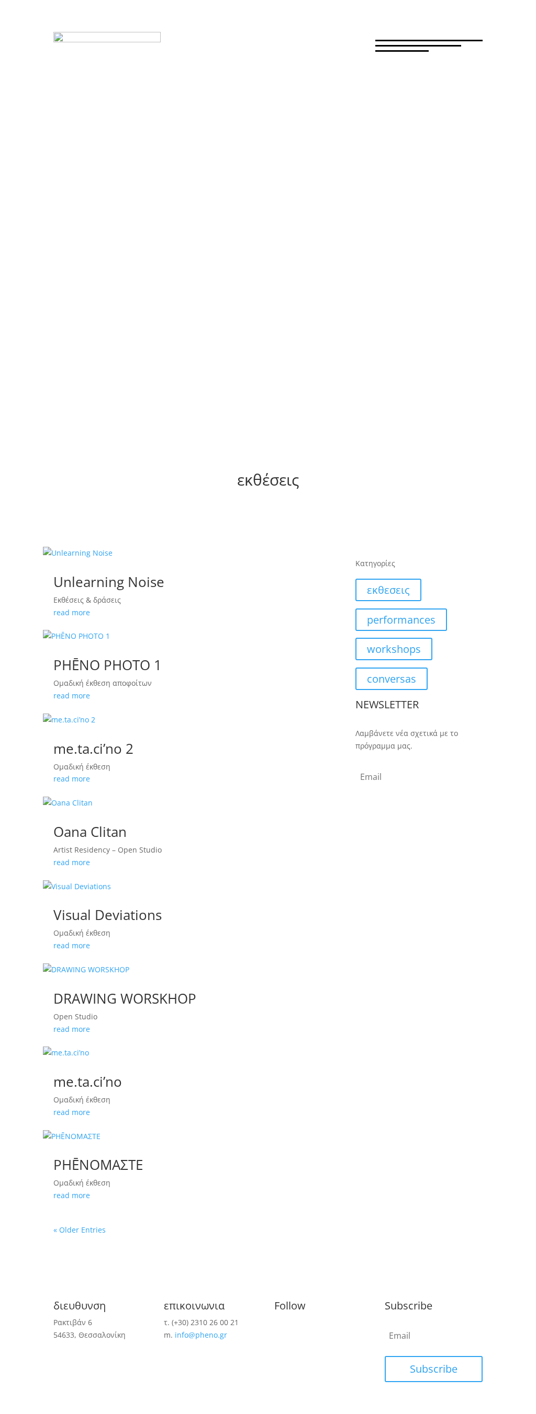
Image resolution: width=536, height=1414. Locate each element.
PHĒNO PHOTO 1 (107, 665)
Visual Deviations (107, 914)
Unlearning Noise (108, 581)
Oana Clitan (90, 831)
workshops (394, 649)
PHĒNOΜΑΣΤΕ (98, 1164)
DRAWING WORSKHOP (124, 998)
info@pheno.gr (201, 1335)
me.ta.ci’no (87, 1081)
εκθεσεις (388, 590)
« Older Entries (79, 1230)
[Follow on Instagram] (303, 1331)
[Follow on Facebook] (282, 1331)
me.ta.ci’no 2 (93, 748)
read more (71, 612)
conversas (391, 679)
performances (401, 620)
